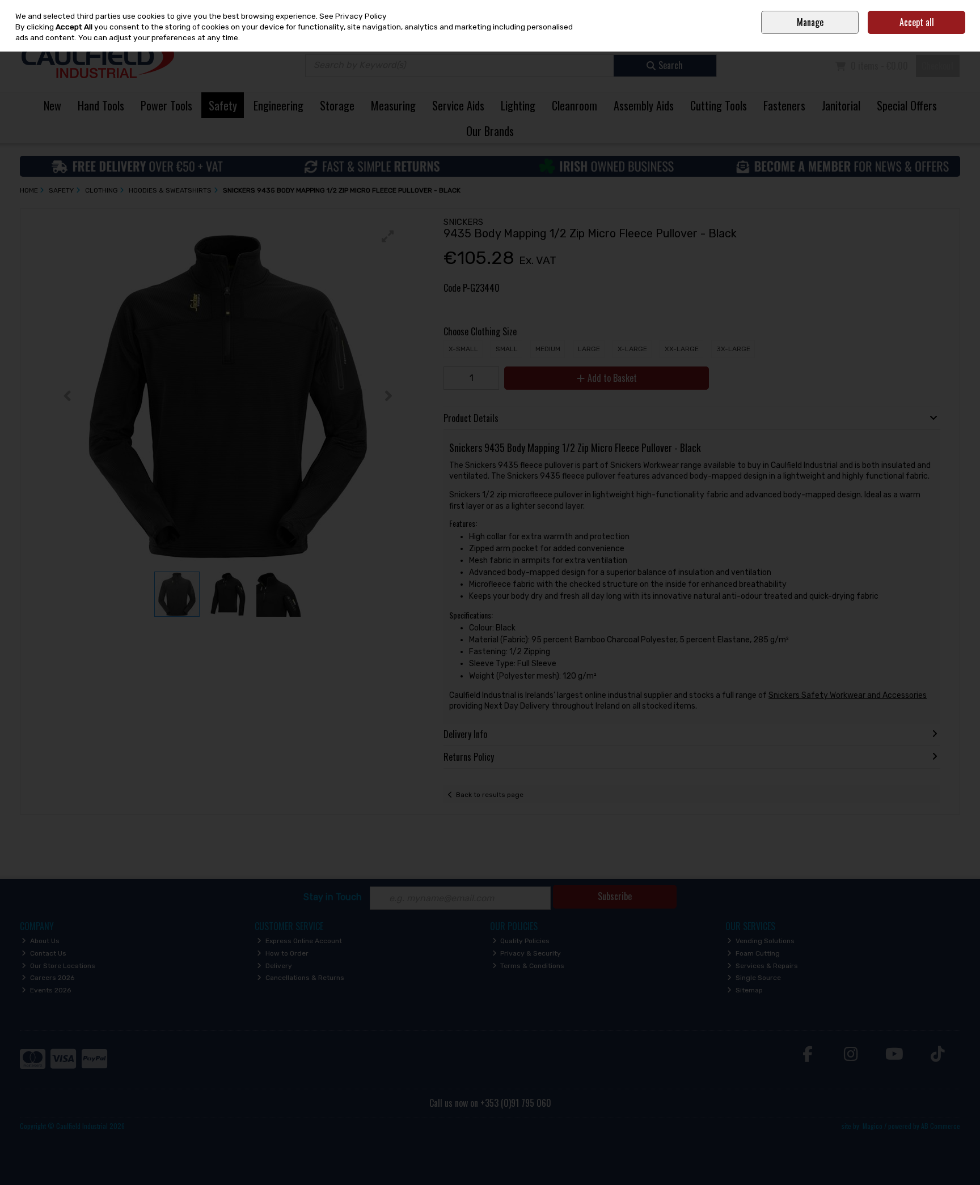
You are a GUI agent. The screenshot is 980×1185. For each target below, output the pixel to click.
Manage (810, 22)
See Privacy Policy (353, 15)
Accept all (916, 22)
